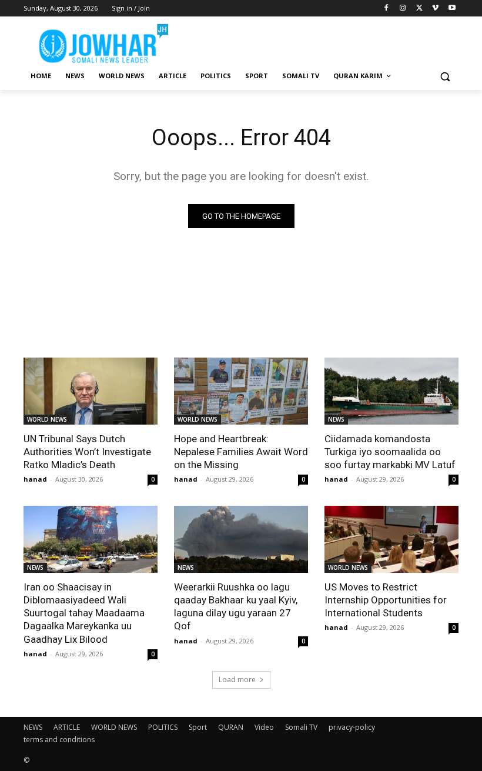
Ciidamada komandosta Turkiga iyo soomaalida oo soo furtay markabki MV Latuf (390, 451)
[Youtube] (451, 8)
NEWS (336, 419)
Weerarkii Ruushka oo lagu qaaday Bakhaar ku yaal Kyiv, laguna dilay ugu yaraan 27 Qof (235, 606)
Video (264, 727)
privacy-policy (352, 727)
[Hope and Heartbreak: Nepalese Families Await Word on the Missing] (241, 391)
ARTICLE (66, 727)
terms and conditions (59, 740)
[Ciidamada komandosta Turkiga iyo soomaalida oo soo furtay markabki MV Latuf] (391, 391)
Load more (237, 680)
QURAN (230, 727)
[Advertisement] (320, 41)
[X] (419, 8)
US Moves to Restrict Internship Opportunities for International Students (385, 600)
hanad (35, 479)
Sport (198, 727)
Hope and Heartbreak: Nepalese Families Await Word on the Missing (241, 451)
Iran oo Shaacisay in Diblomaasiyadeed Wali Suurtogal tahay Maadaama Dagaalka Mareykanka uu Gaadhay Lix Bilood (84, 613)
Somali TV (301, 727)
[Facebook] (386, 8)
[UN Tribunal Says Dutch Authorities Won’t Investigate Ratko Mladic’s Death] (91, 391)
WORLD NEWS (47, 419)
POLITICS (163, 727)
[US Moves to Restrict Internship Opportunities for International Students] (391, 539)
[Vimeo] (435, 8)
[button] (444, 76)
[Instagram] (403, 8)
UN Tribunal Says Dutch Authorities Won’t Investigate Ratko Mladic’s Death (87, 451)
